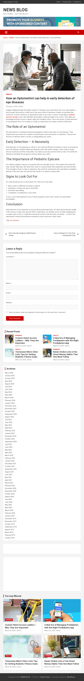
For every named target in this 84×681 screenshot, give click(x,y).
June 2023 (8, 422)
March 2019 (9, 532)
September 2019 (11, 527)
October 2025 (10, 378)
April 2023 (8, 428)
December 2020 (10, 488)
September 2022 (11, 442)
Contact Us (77, 2)
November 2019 (10, 521)
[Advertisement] (42, 574)
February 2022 (10, 458)
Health (9, 94)
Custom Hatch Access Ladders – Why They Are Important (27, 340)
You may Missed (13, 596)
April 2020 (8, 508)
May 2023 (8, 425)
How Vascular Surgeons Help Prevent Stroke (22, 234)
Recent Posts (13, 331)
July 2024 (8, 387)
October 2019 (10, 524)
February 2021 (10, 486)
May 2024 (8, 392)
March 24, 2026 (20, 360)
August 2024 (9, 384)
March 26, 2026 (20, 346)
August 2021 (9, 472)
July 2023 (8, 420)
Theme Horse (45, 677)
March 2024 (9, 398)
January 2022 (10, 461)
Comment (10, 257)
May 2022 (8, 450)
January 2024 (10, 403)
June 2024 (8, 389)
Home (58, 2)
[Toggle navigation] (6, 32)
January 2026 (10, 376)
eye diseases (14, 220)
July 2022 (8, 444)
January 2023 (10, 433)
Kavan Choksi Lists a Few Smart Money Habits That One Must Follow (65, 354)
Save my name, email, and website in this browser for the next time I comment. (37, 312)
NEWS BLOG (15, 9)
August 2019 (9, 530)
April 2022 (8, 453)
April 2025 (8, 381)
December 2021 (10, 464)
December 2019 (10, 519)
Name (8, 283)
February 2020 (10, 513)
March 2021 (9, 483)
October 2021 (10, 466)
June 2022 (8, 447)
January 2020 (10, 516)
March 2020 (9, 510)
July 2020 (8, 499)
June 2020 (8, 502)
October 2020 (10, 494)
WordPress (71, 677)
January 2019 (10, 538)
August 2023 (9, 417)
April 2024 (8, 395)
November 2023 (10, 409)
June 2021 (8, 475)
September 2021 (11, 469)
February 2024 (10, 400)
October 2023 (10, 411)
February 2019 (10, 535)
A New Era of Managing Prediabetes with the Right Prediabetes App (66, 340)
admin (21, 106)
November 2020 (10, 491)
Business (18, 335)
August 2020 (9, 497)
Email (8, 293)
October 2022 (10, 439)
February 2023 (10, 431)
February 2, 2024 (12, 106)
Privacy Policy (67, 2)
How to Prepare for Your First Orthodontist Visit (64, 234)
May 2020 (8, 505)
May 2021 (8, 477)
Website (9, 303)
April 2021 (8, 480)
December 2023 (10, 406)
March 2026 (9, 373)
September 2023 (11, 414)
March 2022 (9, 455)
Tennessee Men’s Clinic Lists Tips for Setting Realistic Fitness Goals (26, 354)
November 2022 (10, 436)
